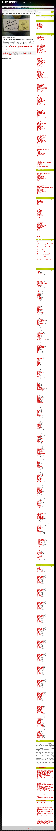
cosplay (38, 337)
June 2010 (39, 684)
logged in (10, 59)
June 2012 (39, 658)
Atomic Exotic (40, 304)
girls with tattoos (49, 752)
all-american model (41, 276)
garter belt (39, 382)
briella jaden (39, 321)
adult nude (39, 273)
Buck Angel (39, 206)
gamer (38, 378)
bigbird (38, 310)
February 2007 (40, 724)
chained (38, 328)
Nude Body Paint (40, 249)
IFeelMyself (39, 92)
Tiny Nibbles (39, 193)
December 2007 (40, 713)
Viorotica (39, 160)
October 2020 (40, 567)
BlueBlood (39, 24)
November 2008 (40, 705)
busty (38, 324)
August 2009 (39, 695)
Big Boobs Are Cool (41, 51)
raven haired (39, 482)
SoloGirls (40, 545)
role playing (39, 491)
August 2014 (39, 630)
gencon (38, 385)
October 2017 (40, 589)
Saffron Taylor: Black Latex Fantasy (44, 806)
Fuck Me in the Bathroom (42, 77)
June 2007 (39, 720)
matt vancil (39, 450)
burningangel (41, 748)
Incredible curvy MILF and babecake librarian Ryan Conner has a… (45, 257)
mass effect (39, 448)
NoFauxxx (39, 124)
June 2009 (39, 697)
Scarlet (38, 495)
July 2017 (39, 592)
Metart (38, 114)
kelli (38, 428)
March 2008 (39, 711)
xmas (38, 554)
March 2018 (39, 583)
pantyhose (39, 467)
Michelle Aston (40, 222)
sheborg (39, 500)
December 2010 (40, 678)
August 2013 (39, 643)
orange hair (39, 466)
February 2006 (40, 735)
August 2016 (39, 604)
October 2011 (40, 667)
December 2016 (40, 600)
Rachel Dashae (40, 481)
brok (38, 322)
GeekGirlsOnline (6, 53)
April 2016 (39, 608)
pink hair (39, 473)
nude (38, 463)
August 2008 (39, 708)
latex (38, 439)
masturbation (40, 449)
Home (5, 7)
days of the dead (40, 346)
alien (38, 275)
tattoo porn (51, 762)
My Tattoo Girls (40, 118)
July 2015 (39, 618)
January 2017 (40, 598)
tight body (39, 527)
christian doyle (40, 333)
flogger (38, 371)
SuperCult (39, 150)
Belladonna (39, 205)
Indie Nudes (39, 93)
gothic (52, 755)
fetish (38, 367)
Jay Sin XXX (39, 99)
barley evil (46, 745)
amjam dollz (39, 285)
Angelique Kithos (41, 289)
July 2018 (39, 579)
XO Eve (38, 165)
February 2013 (40, 649)
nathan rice (39, 460)
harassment (39, 404)
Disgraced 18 (40, 69)
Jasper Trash (40, 182)
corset (38, 336)
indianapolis (39, 412)
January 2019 (40, 572)
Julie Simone (40, 101)
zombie (38, 558)
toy (37, 529)
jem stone (39, 417)
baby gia (39, 306)
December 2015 (40, 613)
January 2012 (40, 663)
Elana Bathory (40, 357)
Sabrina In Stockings (41, 191)
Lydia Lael (39, 445)
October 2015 (40, 615)
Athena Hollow (40, 43)
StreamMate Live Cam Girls (43, 149)
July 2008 (39, 709)
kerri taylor (39, 430)
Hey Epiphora (40, 179)
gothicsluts (38, 756)
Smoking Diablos (40, 142)
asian (38, 300)
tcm (38, 520)
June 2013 (39, 645)
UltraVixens (39, 157)
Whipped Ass (40, 163)
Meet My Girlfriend (41, 112)
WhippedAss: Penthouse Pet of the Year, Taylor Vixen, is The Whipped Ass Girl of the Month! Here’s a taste (45, 820)
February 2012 (40, 662)
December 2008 (40, 704)
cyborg (38, 341)
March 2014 (39, 635)
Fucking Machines (41, 78)
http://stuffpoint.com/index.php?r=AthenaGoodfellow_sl (21, 46)
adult (38, 272)
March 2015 (39, 622)
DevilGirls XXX (40, 65)
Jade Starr (39, 214)
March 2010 (39, 687)
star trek (39, 505)
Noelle (38, 462)
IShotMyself (39, 96)
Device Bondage (40, 64)
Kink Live (39, 106)
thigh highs (39, 526)
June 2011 (39, 671)
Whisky (38, 551)
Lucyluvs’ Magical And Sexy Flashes (45, 770)
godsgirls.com (40, 755)
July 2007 (39, 719)
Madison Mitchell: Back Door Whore (45, 187)
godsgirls (39, 754)
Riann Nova (39, 488)
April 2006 (39, 733)
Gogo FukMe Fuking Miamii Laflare (44, 262)
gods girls (49, 754)
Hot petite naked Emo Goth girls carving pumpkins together (44, 265)
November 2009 (40, 692)
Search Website (52, 12)
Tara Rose (39, 515)
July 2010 (39, 683)
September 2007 (40, 717)
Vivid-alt (39, 161)
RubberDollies (41, 544)
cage (38, 325)
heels (38, 406)
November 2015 (40, 614)
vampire (39, 546)
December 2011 (40, 665)
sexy (47, 761)
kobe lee (39, 436)
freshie (38, 373)
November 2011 (40, 666)
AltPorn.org (10, 2)
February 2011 (40, 675)
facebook (39, 362)
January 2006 (40, 736)
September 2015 (40, 616)
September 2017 (40, 590)
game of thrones (40, 377)
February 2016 (40, 610)
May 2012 (39, 659)
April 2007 (39, 722)
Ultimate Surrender (41, 156)
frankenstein (39, 372)
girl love (39, 387)
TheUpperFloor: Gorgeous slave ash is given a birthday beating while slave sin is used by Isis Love (45, 803)
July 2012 (39, 657)
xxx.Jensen (39, 556)
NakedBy (39, 121)
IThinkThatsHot (40, 181)
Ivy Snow (39, 97)
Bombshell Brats (40, 53)
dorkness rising (40, 354)
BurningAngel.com (45, 749)
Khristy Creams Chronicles (43, 104)
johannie (39, 424)
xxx (37, 555)
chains (38, 330)
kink (38, 434)
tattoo (37, 762)
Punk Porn (39, 131)
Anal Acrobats (40, 41)
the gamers (39, 524)
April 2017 (39, 595)
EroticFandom (41, 539)
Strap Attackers (40, 148)
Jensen (38, 421)
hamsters (39, 401)
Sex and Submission (41, 141)
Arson (38, 295)
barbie (38, 307)
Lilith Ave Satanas (41, 443)
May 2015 (39, 620)
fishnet (38, 369)
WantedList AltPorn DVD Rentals (44, 162)
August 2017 (39, 591)
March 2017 (39, 596)
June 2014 (39, 632)
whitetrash (39, 552)
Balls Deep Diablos (41, 46)
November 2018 (40, 575)
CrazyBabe (39, 26)
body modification (41, 314)
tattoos (38, 519)
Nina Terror (39, 224)
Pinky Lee (39, 474)
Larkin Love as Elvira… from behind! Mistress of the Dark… (45, 244)
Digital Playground (41, 67)
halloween (39, 399)
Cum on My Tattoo (41, 62)
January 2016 (40, 611)
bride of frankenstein (41, 320)
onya (38, 465)
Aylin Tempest (40, 44)
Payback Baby (40, 126)
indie (43, 758)
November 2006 (40, 727)
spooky (52, 761)
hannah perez (40, 403)
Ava (38, 305)
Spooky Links (40, 143)
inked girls (50, 758)
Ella (38, 359)
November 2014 (40, 627)
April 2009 (39, 699)
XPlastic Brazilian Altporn (42, 166)
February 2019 (40, 571)
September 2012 (40, 655)
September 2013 (40, 642)
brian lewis (39, 319)
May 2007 (39, 721)
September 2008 (40, 707)
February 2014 (40, 636)
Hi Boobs (39, 180)
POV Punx (39, 127)
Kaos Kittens (40, 103)
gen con (38, 384)
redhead (39, 486)
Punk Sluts (39, 132)
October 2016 (40, 602)
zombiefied (39, 561)
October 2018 (40, 576)
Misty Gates (39, 116)
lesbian (38, 442)
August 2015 (39, 617)
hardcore (49, 756)
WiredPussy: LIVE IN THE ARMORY (44, 818)
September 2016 (40, 603)
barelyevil (42, 745)
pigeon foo (39, 470)
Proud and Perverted (41, 128)
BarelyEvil (39, 23)
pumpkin (39, 479)
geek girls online (10, 49)
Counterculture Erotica (42, 339)
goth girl (39, 396)
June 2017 (39, 593)
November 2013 (40, 640)
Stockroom (39, 147)
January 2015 (40, 624)
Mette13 (38, 115)
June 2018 (39, 580)
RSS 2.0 (25, 53)
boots (38, 317)
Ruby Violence (40, 190)
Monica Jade (39, 455)
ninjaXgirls (39, 122)
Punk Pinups (39, 130)
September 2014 (40, 629)
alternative (39, 279)
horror (38, 409)
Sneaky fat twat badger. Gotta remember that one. (30, 11)
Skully (38, 503)
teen (38, 521)
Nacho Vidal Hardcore (41, 119)
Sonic (38, 504)
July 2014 (39, 631)
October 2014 (40, 628)
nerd (38, 461)
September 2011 (40, 668)
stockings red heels (41, 507)
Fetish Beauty (42, 800)
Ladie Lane (39, 186)
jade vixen (39, 415)
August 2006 (39, 730)
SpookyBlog (39, 144)
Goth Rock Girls (40, 85)
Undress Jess (40, 158)
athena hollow (40, 302)
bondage (39, 315)
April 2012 (39, 660)
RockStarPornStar (41, 137)
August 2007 (39, 718)
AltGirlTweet (39, 38)
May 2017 (39, 594)
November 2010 (40, 679)
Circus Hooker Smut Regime (43, 57)
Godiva (38, 392)
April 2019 (39, 569)
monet (38, 454)
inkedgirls (38, 759)
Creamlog (39, 175)
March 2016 (39, 609)
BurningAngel (40, 25)
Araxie (38, 294)
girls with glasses (41, 388)
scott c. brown (40, 498)
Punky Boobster (40, 226)
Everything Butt (40, 74)
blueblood (50, 747)
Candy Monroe (40, 209)
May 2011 (39, 672)
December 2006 (40, 726)
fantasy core (39, 363)
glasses (38, 391)
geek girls (4, 49)
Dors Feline (39, 211)
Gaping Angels (40, 79)
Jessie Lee (39, 422)
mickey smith (40, 451)
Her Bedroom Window (42, 88)
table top (39, 514)
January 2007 (40, 725)
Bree (38, 318)
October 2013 (40, 641)
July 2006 (39, 731)
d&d (38, 343)
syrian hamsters (40, 513)
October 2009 (40, 693)
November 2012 (40, 653)
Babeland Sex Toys (41, 45)
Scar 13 (38, 228)
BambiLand (39, 203)
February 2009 (40, 701)
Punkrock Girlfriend (41, 135)
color (38, 334)
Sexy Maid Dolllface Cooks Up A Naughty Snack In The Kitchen (44, 773)
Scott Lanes (39, 139)
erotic (38, 360)
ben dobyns (39, 309)
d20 (38, 344)
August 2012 (39, 656)
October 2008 (40, 706)
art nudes (39, 299)
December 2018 (40, 574)
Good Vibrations (40, 84)
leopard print (40, 441)
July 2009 (39, 696)
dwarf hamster (40, 356)
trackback (9, 54)
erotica (38, 361)
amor (38, 286)
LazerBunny (39, 108)
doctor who (39, 352)
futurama (39, 374)
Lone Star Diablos (41, 109)
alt (36, 744)
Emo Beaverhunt (40, 176)
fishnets (39, 370)
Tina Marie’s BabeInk (41, 155)
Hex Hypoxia (39, 408)
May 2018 (39, 581)
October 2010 (40, 680)
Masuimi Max (40, 218)
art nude (39, 298)
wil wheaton (39, 553)
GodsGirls (39, 28)
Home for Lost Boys (41, 91)
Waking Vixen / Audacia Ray (43, 194)
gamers (38, 379)
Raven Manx (39, 483)
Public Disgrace (40, 129)
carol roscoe (39, 326)
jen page (39, 418)
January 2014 (40, 637)
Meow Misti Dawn (41, 113)
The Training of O (41, 153)
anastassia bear (40, 287)
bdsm (38, 308)
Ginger (38, 386)
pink (38, 471)
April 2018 (39, 582)
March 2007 (39, 723)
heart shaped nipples (41, 405)
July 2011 (39, 670)
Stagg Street (39, 146)
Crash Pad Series (41, 60)
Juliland (38, 102)
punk (53, 759)
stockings (39, 506)
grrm (38, 398)
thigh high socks (40, 525)
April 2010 (39, 686)
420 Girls (39, 36)
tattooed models (40, 518)
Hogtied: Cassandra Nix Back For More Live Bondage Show (44, 823)
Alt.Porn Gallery (13, 7)
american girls (40, 281)
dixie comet (39, 351)
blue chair (39, 313)
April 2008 (39, 710)
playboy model (40, 475)
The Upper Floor (40, 154)
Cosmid (38, 59)
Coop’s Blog (39, 174)
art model (39, 297)
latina (38, 440)
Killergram (39, 105)
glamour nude (40, 389)
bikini (38, 311)
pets (38, 469)
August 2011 (39, 669)
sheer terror (39, 502)
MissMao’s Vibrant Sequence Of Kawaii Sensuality (44, 793)
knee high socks (40, 435)
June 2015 (39, 619)
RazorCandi (39, 30)
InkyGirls (39, 95)
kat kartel (39, 427)
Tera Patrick (39, 151)
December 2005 (40, 737)
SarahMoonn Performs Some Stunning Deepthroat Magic (43, 789)
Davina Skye (39, 345)
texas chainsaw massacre (42, 522)
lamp (38, 437)
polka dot (39, 476)
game (38, 376)
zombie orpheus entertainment (43, 560)
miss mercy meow (41, 453)
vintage (38, 550)
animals (38, 292)
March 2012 (39, 661)
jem (38, 416)
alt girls (40, 744)
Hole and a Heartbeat (41, 90)
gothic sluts (39, 397)
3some (38, 271)
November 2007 (40, 714)
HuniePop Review (41, 241)
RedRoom (39, 487)
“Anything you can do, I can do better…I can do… (8, 11)
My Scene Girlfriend (41, 117)
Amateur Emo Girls (41, 39)
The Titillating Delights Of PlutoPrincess (42, 780)
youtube (39, 557)
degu (38, 348)
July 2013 (39, 644)
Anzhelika (39, 293)
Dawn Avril (39, 63)
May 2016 (39, 607)
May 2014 (39, 633)
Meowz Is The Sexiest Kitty (43, 774)
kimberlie (39, 432)
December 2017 (40, 587)
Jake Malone (39, 98)
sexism (38, 499)
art (37, 296)
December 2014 (40, 626)
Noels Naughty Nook (41, 123)
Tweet (34, 15)
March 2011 (39, 674)
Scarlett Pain (40, 229)
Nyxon (38, 464)
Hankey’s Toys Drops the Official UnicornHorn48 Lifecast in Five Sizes (45, 787)
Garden (38, 380)
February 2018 (40, 584)
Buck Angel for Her (41, 172)
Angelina (39, 288)
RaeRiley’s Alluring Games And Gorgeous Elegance (44, 783)
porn (38, 477)
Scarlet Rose (40, 496)
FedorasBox (39, 76)
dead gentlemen (40, 347)
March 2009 (39, 700)
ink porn (42, 759)
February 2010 (40, 688)
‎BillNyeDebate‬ (40, 312)
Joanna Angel (40, 215)
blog (50, 745)
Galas (38, 375)
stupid (38, 508)
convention (39, 335)
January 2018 (40, 585)
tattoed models (40, 516)
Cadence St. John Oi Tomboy (43, 173)
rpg (37, 493)
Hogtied (38, 89)
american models (40, 282)
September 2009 (40, 694)
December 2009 (40, 691)
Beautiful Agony (40, 49)
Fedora (38, 364)
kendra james (40, 429)
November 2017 (40, 588)
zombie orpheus (40, 559)
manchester (39, 447)
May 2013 (39, 646)
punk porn (42, 761)
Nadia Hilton (39, 457)
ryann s (38, 494)
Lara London (39, 438)
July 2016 (39, 605)
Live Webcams (25, 7)
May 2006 (39, 732)
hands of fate (40, 402)
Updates (39, 531)
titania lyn (39, 528)
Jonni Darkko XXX (41, 100)
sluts (49, 761)
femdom (39, 366)
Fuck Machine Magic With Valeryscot (45, 797)
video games (39, 548)
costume (39, 338)
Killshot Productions (41, 185)
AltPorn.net (42, 767)
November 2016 (40, 601)
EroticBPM (39, 27)
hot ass (38, 410)
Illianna (38, 411)
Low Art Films (40, 110)
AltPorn (13, 52)
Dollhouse (39, 353)
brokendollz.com (40, 323)
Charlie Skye (39, 331)
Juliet (38, 426)
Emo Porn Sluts (40, 72)
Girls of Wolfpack (41, 82)
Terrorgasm (39, 152)
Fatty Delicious (40, 177)
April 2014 (39, 634)
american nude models (42, 283)
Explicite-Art (39, 75)
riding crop (39, 490)
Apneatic (39, 200)
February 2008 (40, 712)
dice (38, 350)
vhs (38, 547)
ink (37, 413)
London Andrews (40, 444)
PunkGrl (39, 134)
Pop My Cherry (40, 188)
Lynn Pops (39, 111)
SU (37, 509)
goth (38, 395)
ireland (38, 414)
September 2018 (40, 577)
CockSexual (39, 58)
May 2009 (39, 698)
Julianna (39, 425)
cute (38, 340)
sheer (38, 501)
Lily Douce (39, 216)
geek (38, 383)
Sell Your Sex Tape (41, 140)
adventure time (40, 274)
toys (38, 530)
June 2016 (39, 606)
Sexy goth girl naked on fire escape (44, 251)
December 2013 (40, 639)
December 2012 (40, 652)
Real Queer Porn (40, 189)
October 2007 (40, 715)
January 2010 (40, 689)
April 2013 (39, 647)
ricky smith (39, 489)
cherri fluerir (40, 332)
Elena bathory (40, 358)
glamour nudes (40, 390)
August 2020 (39, 568)
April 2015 (39, 621)
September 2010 (40, 681)
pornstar (39, 478)
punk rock (39, 480)
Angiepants (39, 290)
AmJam (38, 284)
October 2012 (40, 654)
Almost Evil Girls (40, 37)
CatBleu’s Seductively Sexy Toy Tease (45, 771)
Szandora (39, 230)
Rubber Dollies (40, 138)
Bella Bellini (39, 50)
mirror (38, 452)
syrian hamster (40, 512)
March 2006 (39, 734)
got (37, 393)
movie (38, 456)
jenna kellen (39, 419)
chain (38, 327)
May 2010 (39, 685)
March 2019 (39, 570)
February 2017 (40, 597)
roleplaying (39, 492)
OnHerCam (39, 125)
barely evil (38, 745)
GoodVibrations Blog (41, 178)
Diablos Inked (40, 66)
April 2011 (39, 673)
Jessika (38, 423)
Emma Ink (39, 71)
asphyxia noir (40, 301)
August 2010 (39, 682)
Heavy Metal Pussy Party (42, 87)
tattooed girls (40, 517)
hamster (39, 400)
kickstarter (39, 431)
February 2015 (40, 623)
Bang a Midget (40, 47)
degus (38, 349)
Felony (38, 365)
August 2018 (39, 578)
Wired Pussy (39, 164)
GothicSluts (39, 29)
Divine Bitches (40, 70)
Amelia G (39, 40)
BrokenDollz (39, 54)
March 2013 (39, 648)
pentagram (39, 468)
